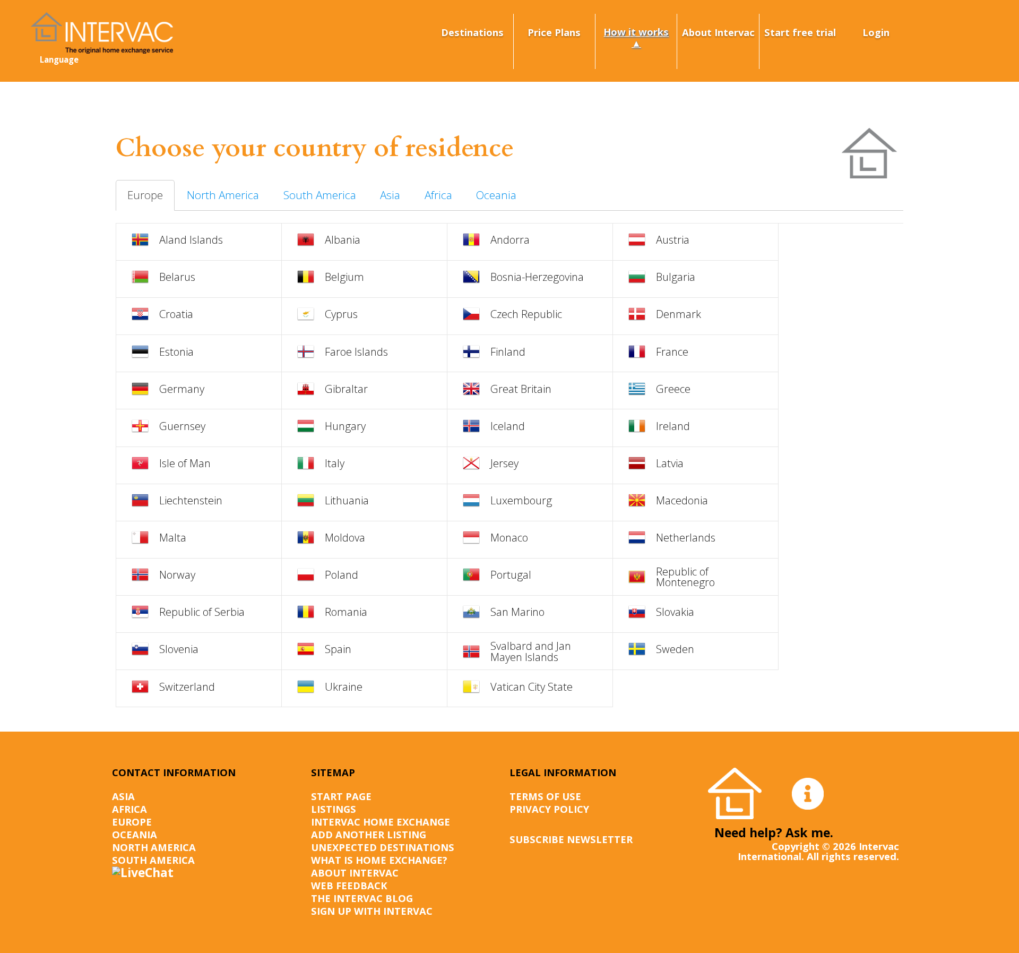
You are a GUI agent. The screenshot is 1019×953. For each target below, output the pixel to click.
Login (876, 32)
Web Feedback (349, 885)
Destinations (472, 32)
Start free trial (800, 32)
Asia (390, 194)
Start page (341, 796)
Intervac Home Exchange (380, 821)
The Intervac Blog (362, 898)
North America (223, 194)
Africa (438, 194)
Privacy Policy (549, 808)
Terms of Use (545, 796)
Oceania (496, 194)
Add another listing (368, 834)
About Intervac (718, 32)
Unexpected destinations (382, 847)
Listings (333, 808)
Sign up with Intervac (372, 910)
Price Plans (554, 32)
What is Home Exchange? (379, 859)
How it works (636, 31)
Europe (145, 194)
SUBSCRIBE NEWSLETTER (571, 839)
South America (319, 194)
